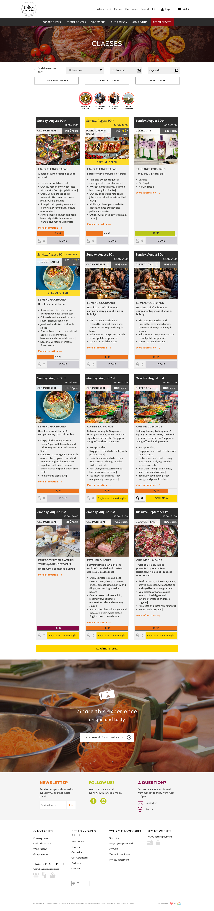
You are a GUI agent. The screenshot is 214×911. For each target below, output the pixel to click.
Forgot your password (121, 843)
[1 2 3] (140, 498)
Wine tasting (98, 22)
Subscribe (114, 838)
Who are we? (78, 841)
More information (48, 227)
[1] (140, 241)
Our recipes (77, 852)
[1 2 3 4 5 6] (91, 241)
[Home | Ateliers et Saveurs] (30, 8)
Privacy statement (119, 859)
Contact (145, 9)
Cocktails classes (76, 22)
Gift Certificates (162, 22)
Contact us (151, 802)
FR (153, 9)
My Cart (113, 848)
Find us (149, 809)
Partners (76, 863)
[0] (91, 364)
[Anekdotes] (179, 903)
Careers (118, 9)
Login (168, 9)
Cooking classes (52, 22)
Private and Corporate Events (104, 737)
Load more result (107, 648)
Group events (139, 22)
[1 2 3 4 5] (42, 241)
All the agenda (119, 22)
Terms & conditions (119, 854)
